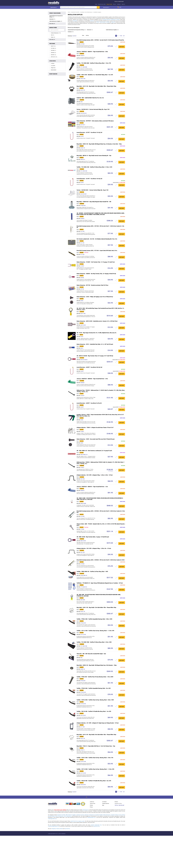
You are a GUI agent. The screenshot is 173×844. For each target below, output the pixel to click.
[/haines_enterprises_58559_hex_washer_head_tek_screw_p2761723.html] (72, 442)
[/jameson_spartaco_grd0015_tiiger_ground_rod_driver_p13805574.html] (72, 55)
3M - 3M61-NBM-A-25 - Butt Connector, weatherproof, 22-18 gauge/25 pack (94, 450)
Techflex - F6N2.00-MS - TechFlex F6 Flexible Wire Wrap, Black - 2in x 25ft (94, 780)
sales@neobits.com (91, 817)
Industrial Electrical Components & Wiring (56, 16)
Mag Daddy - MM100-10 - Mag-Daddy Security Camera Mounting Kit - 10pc (94, 155)
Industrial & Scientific (75, 12)
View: (83, 35)
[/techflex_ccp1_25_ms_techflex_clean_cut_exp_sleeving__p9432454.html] (72, 634)
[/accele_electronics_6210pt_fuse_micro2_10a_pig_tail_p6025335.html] (72, 182)
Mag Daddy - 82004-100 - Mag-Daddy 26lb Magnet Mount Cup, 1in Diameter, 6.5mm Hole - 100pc (99, 144)
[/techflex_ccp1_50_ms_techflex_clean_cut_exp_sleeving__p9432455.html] (72, 772)
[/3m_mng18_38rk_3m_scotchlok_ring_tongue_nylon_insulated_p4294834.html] (72, 501)
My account (106, 7)
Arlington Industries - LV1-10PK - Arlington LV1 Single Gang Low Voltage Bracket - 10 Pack (98, 723)
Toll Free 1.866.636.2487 (119, 805)
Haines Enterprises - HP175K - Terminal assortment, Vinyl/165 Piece (92, 285)
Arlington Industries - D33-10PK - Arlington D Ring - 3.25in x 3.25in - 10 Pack (95, 475)
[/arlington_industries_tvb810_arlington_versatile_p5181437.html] (72, 431)
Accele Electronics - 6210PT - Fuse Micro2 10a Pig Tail (89, 178)
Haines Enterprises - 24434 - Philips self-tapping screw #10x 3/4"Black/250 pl (95, 296)
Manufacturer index (102, 4)
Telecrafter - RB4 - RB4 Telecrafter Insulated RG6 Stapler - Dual (91, 653)
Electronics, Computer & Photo (112, 814)
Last (123, 35)
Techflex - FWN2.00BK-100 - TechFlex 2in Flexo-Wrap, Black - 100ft (92, 571)
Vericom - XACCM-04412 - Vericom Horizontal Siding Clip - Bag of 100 (93, 109)
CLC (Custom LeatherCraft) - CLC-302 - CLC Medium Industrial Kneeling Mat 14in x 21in (97, 239)
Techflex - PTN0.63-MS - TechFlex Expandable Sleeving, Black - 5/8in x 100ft (94, 619)
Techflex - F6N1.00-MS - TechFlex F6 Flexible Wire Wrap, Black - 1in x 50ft (94, 711)
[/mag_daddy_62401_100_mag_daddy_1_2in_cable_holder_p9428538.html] (72, 611)
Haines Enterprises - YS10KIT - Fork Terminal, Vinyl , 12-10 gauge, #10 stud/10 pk (96, 262)
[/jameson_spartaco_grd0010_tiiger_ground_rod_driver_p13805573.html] (72, 490)
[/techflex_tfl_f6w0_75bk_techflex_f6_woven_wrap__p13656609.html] (72, 645)
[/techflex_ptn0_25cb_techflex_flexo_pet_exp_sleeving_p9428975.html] (72, 680)
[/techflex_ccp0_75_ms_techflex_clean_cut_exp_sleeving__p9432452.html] (72, 761)
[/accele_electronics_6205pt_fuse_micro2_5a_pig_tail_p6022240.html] (72, 406)
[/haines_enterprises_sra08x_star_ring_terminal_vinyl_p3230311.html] (72, 277)
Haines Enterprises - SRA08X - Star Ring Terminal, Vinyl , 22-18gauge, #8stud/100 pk (96, 273)
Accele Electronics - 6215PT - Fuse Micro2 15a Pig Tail (89, 132)
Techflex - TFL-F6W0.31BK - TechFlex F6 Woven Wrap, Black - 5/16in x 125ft (94, 167)
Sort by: (91, 35)
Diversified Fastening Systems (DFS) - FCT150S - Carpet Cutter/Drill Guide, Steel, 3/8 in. (97, 250)
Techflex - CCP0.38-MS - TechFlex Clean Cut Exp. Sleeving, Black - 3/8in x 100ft (95, 700)
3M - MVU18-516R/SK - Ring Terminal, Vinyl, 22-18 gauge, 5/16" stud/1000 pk (95, 355)
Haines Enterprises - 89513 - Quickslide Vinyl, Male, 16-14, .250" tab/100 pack (95, 344)
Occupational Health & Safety (100, 814)
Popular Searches (105, 803)
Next (121, 35)
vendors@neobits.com (52, 818)
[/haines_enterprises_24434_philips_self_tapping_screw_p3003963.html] (72, 300)
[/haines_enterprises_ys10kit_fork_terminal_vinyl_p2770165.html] (72, 265)
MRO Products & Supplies (71, 814)
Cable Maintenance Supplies (55, 21)
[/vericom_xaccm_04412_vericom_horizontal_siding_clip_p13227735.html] (72, 113)
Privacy (91, 807)
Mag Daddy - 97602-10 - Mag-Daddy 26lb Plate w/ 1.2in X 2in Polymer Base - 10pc (96, 746)
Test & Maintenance (68, 816)
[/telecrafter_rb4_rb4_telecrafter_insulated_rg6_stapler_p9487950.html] (72, 657)
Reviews (116, 801)
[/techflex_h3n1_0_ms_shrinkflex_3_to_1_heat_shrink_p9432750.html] (72, 78)
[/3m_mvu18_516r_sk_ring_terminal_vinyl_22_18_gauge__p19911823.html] (72, 359)
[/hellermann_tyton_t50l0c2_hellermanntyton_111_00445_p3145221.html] (72, 393)
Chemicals (52, 19)
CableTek (113, 22)
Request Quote (109, 4)
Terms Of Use (92, 803)
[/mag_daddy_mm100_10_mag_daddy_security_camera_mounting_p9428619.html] (72, 159)
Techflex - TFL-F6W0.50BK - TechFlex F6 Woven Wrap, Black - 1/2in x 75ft (94, 63)
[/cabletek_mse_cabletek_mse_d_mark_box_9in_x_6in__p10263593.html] (72, 101)
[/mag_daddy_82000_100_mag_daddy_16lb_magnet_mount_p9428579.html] (72, 668)
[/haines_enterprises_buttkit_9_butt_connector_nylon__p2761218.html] (72, 124)
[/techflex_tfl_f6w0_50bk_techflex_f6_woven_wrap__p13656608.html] (72, 66)
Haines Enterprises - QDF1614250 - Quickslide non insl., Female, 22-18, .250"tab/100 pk (97, 321)
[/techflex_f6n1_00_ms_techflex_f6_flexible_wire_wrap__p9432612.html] (72, 715)
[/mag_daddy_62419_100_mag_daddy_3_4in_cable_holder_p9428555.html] (72, 89)
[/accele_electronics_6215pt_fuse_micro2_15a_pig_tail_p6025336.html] (72, 136)
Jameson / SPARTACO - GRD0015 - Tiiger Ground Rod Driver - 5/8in (92, 51)
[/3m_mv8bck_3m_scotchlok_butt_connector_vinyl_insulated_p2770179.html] (72, 216)
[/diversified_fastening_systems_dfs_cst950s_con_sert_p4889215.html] (72, 43)
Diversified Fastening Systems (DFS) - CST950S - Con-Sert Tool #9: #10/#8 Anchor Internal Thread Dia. (100, 40)
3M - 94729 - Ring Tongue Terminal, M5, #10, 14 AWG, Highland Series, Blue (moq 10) (96, 332)
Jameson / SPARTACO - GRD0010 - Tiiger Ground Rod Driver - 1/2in (92, 486)
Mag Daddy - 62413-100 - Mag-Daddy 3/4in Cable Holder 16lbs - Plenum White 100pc (96, 734)
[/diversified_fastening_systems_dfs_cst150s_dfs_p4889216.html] (72, 229)
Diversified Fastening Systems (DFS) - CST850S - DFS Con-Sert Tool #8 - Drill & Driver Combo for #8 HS (100, 560)
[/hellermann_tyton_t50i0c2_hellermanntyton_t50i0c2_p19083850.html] (72, 465)
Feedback (119, 4)
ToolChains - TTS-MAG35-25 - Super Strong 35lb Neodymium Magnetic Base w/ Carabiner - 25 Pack (100, 583)
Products (58, 828)
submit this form (96, 826)
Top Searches (67, 828)
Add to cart (121, 46)
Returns (114, 4)
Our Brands (104, 801)
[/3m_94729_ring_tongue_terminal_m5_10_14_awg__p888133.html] (72, 336)
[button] (86, 36)
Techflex (107, 22)
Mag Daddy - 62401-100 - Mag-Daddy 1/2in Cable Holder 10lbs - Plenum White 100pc (96, 607)
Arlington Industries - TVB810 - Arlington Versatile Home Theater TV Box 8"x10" (95, 427)
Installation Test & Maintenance (86, 12)
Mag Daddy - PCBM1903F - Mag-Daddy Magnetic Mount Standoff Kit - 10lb (94, 201)
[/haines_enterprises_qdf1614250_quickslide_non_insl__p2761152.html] (72, 324)
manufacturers (85, 809)
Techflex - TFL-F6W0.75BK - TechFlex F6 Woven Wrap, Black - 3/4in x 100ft (94, 642)
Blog (103, 805)
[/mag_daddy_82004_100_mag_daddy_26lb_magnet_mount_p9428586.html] (72, 147)
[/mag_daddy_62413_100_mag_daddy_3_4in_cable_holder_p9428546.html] (72, 738)
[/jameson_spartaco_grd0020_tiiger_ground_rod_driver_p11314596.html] (72, 382)
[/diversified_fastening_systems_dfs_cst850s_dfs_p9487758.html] (72, 563)
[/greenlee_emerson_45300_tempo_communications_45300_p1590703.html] (72, 418)
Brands (61, 828)
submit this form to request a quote (78, 821)
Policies (91, 805)
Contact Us (92, 801)
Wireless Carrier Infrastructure (57, 816)
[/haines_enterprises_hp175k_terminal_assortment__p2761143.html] (72, 288)
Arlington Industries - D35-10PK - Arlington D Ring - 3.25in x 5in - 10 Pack (94, 548)
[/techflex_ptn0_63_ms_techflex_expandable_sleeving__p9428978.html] (72, 622)
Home (96, 4)
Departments (53, 7)
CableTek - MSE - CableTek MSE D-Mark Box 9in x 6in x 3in (90, 97)
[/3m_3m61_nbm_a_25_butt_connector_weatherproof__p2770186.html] (72, 454)
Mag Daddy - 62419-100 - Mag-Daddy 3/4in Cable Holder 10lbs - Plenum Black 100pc (96, 86)
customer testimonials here (96, 824)
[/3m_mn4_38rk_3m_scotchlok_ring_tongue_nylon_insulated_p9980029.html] (72, 598)
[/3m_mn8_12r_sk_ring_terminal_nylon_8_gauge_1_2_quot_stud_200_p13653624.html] (72, 540)
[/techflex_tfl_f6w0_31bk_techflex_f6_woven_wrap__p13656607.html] (72, 170)
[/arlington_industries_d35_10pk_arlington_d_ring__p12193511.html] (72, 552)
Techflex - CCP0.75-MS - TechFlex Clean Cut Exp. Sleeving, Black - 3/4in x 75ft (95, 757)
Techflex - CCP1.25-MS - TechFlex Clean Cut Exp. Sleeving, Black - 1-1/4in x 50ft (95, 630)
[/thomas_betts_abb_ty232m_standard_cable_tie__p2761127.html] (72, 527)
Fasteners (92, 20)
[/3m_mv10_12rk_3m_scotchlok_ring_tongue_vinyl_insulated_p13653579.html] (72, 311)
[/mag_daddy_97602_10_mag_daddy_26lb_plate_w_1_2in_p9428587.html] (72, 749)
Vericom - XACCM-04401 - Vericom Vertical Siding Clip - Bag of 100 (92, 190)
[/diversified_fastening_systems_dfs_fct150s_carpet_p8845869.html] (72, 254)
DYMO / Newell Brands (100, 22)
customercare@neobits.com (53, 826)
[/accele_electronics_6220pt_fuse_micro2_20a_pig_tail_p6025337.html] (72, 370)
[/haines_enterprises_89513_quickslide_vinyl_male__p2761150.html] (72, 347)
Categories (54, 828)
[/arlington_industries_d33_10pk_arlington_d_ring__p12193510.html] (72, 478)
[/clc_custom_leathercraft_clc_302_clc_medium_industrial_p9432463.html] (72, 242)
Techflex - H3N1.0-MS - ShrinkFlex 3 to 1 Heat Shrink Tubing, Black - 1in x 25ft (95, 74)
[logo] (53, 3)
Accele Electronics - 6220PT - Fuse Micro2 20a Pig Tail (89, 367)
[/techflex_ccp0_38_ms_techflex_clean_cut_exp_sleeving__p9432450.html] (72, 703)
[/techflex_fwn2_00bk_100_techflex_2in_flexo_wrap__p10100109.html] (72, 575)
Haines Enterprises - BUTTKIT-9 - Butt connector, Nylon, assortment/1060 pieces (95, 121)
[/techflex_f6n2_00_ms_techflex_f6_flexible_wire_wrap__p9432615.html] (72, 784)
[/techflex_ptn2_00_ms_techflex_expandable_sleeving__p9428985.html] (72, 692)
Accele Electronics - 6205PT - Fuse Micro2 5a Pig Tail (89, 403)
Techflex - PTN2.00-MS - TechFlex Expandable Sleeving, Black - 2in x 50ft (94, 688)
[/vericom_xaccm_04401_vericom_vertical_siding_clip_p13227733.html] (72, 193)
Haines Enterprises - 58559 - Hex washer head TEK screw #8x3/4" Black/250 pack (95, 439)
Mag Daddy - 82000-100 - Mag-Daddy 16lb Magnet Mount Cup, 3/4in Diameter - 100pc (97, 665)
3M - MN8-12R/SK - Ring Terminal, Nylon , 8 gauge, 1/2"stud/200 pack (93, 537)
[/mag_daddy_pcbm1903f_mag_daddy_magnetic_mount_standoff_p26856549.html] (72, 205)
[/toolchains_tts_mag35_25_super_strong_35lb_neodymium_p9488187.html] (72, 586)
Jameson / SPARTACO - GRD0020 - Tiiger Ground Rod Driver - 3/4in (92, 378)
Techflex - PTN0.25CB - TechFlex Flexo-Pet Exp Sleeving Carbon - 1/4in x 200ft (95, 676)
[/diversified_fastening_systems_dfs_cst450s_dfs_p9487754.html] (72, 514)
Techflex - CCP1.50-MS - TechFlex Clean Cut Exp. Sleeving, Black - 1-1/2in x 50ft (95, 769)
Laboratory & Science (80, 814)
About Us (123, 4)
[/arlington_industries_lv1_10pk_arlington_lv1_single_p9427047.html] (72, 726)
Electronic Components (89, 814)
